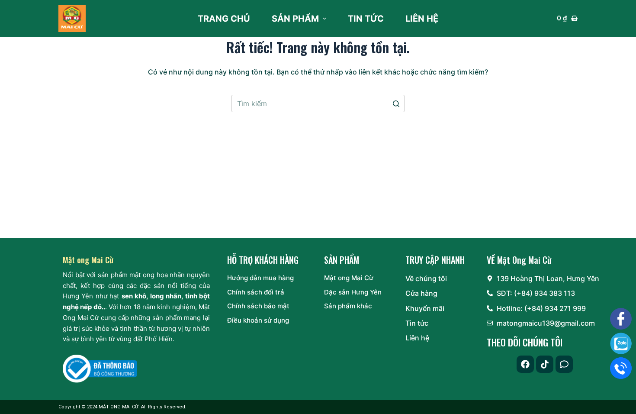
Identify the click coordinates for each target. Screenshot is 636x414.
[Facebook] (525, 364)
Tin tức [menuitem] (366, 18)
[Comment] (564, 364)
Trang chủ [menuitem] (224, 18)
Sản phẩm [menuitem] (295, 18)
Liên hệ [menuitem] (421, 18)
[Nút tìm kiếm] (396, 103)
